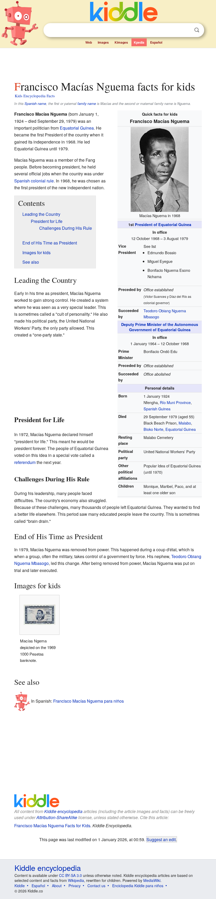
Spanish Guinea (157, 408)
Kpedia (139, 42)
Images (103, 42)
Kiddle (19, 885)
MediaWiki (151, 880)
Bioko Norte (153, 429)
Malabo (185, 423)
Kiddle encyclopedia (63, 811)
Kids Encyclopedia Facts (35, 95)
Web (88, 42)
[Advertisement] (108, 62)
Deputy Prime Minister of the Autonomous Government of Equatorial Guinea (159, 327)
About (57, 885)
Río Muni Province (175, 402)
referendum (25, 462)
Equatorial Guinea (180, 429)
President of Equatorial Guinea (163, 224)
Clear (185, 30)
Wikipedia (76, 880)
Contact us (96, 885)
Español (156, 42)
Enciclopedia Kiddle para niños (137, 885)
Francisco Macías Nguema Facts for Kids (52, 826)
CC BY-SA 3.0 (70, 875)
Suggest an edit (161, 839)
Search (196, 30)
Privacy (74, 885)
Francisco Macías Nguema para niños (88, 701)
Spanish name (35, 103)
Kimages (121, 42)
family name (86, 103)
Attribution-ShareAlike (56, 817)
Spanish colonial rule (34, 181)
